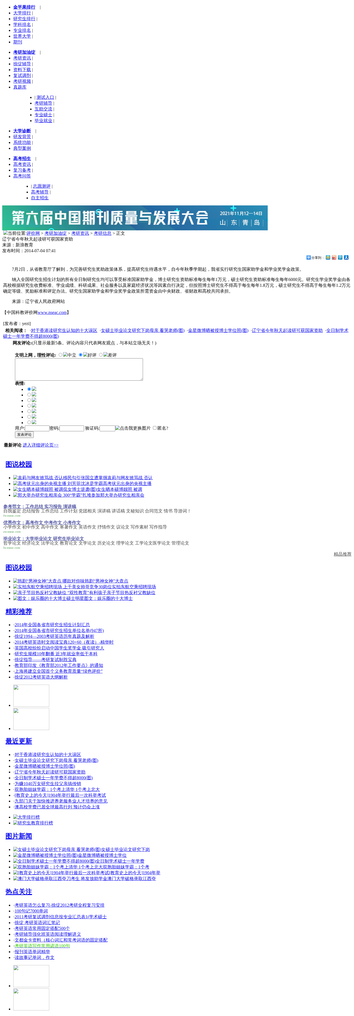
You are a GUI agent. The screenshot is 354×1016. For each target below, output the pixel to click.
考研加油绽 (56, 233)
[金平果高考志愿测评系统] (31, 728)
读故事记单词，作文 (34, 957)
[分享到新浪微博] (334, 257)
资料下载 (22, 69)
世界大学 (22, 36)
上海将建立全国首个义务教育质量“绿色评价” (59, 671)
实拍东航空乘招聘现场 (134, 586)
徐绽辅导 (22, 63)
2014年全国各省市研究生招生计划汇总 (52, 624)
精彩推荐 (19, 611)
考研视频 (22, 81)
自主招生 (40, 197)
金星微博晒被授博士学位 (102, 855)
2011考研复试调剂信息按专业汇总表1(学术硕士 (61, 916)
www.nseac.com (52, 312)
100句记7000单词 (31, 911)
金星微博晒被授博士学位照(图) (218, 330)
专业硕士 (43, 114)
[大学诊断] (31, 1009)
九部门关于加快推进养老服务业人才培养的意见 (61, 801)
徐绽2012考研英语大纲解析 (41, 677)
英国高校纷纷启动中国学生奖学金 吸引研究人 (59, 648)
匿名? (162, 428)
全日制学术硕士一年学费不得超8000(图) (54, 777)
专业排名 (22, 30)
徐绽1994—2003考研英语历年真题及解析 (54, 636)
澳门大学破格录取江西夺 (131, 878)
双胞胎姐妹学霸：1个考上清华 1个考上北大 (57, 789)
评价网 (33, 233)
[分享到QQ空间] (328, 257)
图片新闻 (19, 836)
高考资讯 (22, 164)
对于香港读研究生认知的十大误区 (64, 330)
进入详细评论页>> (41, 445)
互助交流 (43, 109)
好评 (92, 355)
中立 (71, 355)
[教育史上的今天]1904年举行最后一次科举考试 (60, 795)
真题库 (20, 87)
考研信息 (102, 233)
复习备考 (22, 170)
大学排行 (22, 13)
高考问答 (22, 176)
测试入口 (45, 97)
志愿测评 (42, 186)
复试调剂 (22, 75)
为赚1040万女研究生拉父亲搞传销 (48, 783)
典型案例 (22, 148)
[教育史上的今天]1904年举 (134, 872)
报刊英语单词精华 (32, 951)
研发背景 (22, 136)
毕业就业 (43, 120)
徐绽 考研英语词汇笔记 (37, 922)
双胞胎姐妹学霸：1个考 (126, 867)
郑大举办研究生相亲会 (122, 495)
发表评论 (24, 434)
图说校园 (19, 464)
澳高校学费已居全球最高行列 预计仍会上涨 (57, 806)
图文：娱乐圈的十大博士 (108, 598)
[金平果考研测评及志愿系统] (31, 705)
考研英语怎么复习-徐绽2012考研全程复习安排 (60, 905)
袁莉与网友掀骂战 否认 (130, 477)
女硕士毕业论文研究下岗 (125, 849)
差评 (112, 355)
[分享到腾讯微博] (340, 257)
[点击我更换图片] (133, 428)
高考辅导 (40, 192)
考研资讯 (22, 58)
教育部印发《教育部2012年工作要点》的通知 (59, 665)
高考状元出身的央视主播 (127, 483)
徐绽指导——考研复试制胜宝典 (46, 659)
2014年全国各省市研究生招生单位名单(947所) (59, 630)
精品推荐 (343, 554)
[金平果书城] (31, 985)
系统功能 (22, 142)
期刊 (17, 42)
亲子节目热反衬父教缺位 (131, 592)
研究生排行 (24, 18)
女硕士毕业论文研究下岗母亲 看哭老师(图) (142, 330)
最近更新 (19, 741)
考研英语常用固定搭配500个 (42, 928)
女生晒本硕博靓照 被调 (119, 489)
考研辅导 (43, 103)
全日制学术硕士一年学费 (120, 861)
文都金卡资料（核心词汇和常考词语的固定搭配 (61, 940)
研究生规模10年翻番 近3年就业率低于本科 (56, 653)
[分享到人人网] (346, 257)
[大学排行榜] (26, 817)
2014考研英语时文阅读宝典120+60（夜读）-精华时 (64, 642)
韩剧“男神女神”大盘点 (106, 581)
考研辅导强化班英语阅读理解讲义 (48, 934)
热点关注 (19, 891)
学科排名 (22, 24)
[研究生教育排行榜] (33, 823)
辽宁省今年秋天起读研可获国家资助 (287, 330)
